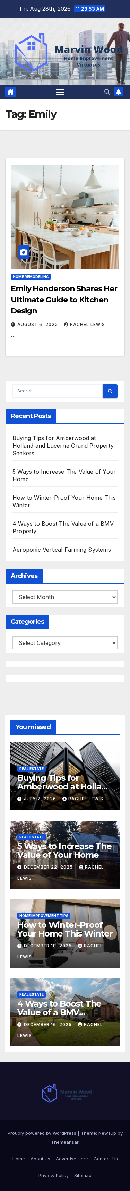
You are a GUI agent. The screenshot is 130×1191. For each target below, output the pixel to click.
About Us (40, 1159)
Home (18, 1159)
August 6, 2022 (38, 324)
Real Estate (31, 769)
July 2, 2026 (41, 798)
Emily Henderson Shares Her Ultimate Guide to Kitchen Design (64, 300)
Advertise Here (72, 1159)
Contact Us (106, 1159)
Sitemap (83, 1175)
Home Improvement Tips (43, 916)
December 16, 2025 (48, 1024)
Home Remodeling (31, 277)
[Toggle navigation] (60, 92)
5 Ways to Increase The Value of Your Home (64, 850)
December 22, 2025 (49, 867)
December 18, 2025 (48, 945)
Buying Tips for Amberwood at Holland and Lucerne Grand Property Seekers (63, 445)
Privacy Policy (53, 1175)
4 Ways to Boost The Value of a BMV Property (59, 1012)
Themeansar (64, 1142)
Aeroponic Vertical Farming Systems (61, 549)
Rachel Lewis (87, 324)
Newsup (107, 1133)
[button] (107, 91)
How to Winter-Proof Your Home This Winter (65, 929)
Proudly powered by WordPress (43, 1133)
